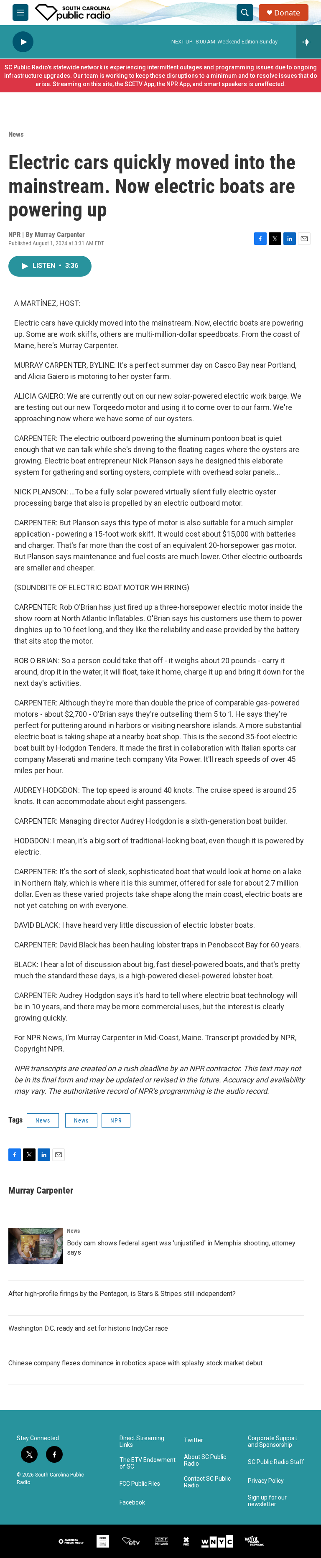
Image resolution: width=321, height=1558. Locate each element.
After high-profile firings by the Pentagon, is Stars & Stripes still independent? (122, 1294)
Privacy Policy (266, 1481)
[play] (23, 42)
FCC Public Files (140, 1484)
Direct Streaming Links (142, 1441)
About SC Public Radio (205, 1460)
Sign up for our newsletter (267, 1500)
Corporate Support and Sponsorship (272, 1441)
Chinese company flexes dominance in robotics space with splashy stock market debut (135, 1363)
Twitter (193, 1440)
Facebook (132, 1502)
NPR (116, 1120)
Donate (287, 12)
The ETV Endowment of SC (148, 1463)
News (16, 134)
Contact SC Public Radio (207, 1482)
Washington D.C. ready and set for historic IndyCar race (88, 1328)
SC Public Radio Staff (276, 1462)
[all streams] (308, 42)
